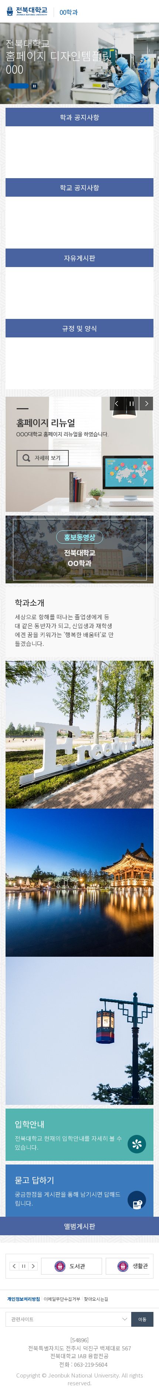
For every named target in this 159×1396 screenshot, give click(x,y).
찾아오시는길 (96, 1299)
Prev (117, 403)
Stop (34, 86)
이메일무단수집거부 (62, 1299)
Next (146, 403)
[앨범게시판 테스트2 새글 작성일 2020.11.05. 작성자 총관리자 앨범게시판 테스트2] (79, 735)
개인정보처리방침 (23, 1299)
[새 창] (72, 1266)
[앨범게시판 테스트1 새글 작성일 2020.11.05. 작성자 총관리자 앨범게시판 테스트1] (79, 883)
